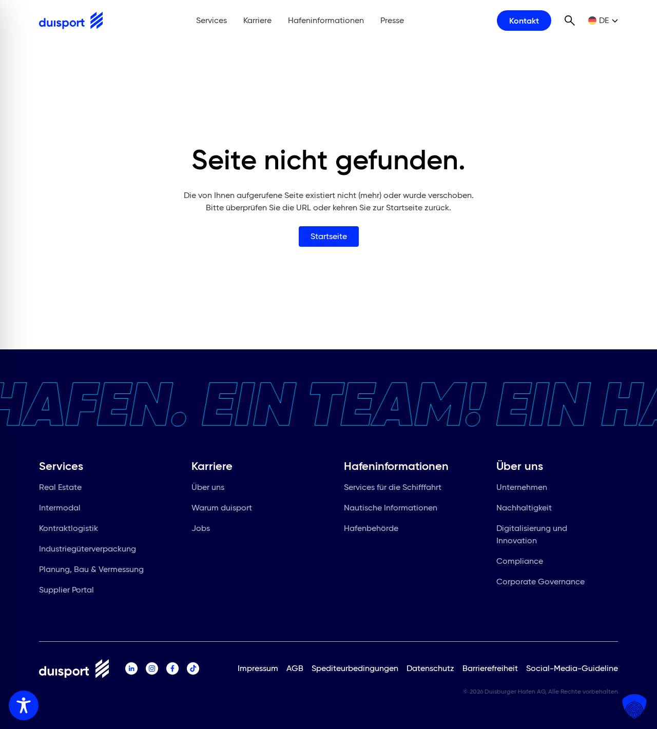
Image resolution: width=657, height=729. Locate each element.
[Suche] (570, 20)
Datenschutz (430, 668)
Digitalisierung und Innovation (531, 534)
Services (211, 20)
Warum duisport (221, 508)
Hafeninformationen (326, 20)
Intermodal (60, 508)
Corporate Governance (540, 581)
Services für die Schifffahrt (392, 487)
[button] (634, 706)
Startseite (329, 236)
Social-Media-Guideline (572, 668)
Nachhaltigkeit (524, 508)
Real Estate (60, 487)
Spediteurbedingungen (355, 668)
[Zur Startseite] (71, 20)
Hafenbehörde (371, 528)
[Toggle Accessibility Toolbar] (24, 705)
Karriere (257, 20)
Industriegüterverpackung (87, 549)
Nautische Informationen (390, 508)
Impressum (258, 668)
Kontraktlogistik (68, 528)
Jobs (200, 528)
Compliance (519, 561)
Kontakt (524, 20)
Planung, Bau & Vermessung (91, 569)
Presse (392, 20)
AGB (294, 668)
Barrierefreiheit (490, 668)
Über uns (207, 487)
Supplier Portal (66, 590)
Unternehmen (521, 487)
